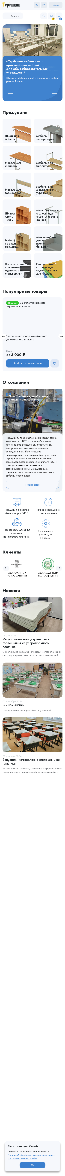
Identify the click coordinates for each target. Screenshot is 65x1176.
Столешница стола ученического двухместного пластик (26, 337)
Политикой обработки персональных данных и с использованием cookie (31, 1156)
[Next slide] (54, 93)
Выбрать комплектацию (28, 363)
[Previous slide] (10, 93)
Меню (56, 5)
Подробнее (32, 485)
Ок (32, 1165)
